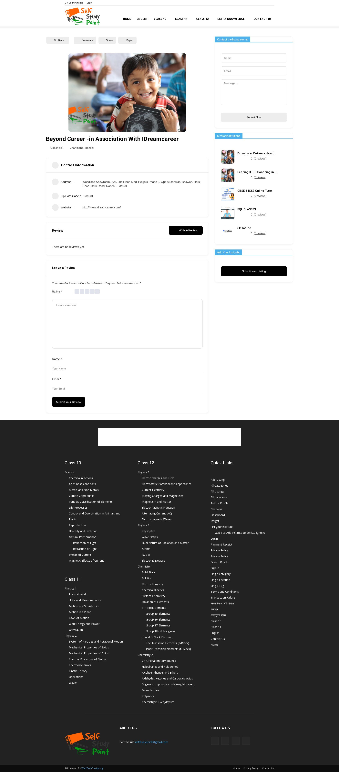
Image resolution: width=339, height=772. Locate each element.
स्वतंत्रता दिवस (218, 615)
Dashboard (218, 515)
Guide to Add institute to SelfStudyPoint (240, 533)
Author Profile (219, 503)
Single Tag (217, 586)
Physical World (78, 594)
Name (57, 359)
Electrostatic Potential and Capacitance (166, 484)
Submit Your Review (68, 401)
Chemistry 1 (145, 566)
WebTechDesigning (92, 768)
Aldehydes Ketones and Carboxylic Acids (167, 678)
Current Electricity (153, 490)
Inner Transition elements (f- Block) (168, 649)
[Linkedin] (265, 3)
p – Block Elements (154, 608)
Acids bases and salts (82, 484)
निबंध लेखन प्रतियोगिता (222, 603)
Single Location (220, 580)
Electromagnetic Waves (157, 519)
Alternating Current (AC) (157, 513)
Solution (147, 578)
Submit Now (253, 117)
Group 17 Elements (158, 625)
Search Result (219, 562)
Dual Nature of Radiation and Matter (165, 543)
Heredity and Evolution (83, 531)
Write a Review (188, 230)
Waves (73, 683)
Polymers (148, 696)
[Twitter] (271, 3)
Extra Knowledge (231, 19)
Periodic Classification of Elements (91, 501)
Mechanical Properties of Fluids (89, 653)
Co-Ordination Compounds (159, 661)
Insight (215, 521)
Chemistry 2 (145, 655)
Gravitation (76, 630)
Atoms (146, 549)
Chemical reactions (81, 478)
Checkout (217, 509)
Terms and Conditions (225, 591)
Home (127, 19)
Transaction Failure (223, 597)
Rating (57, 291)
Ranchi (89, 147)
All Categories (219, 485)
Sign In (215, 568)
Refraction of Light (85, 549)
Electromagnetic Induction (158, 507)
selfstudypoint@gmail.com (151, 742)
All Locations (219, 497)
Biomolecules (150, 690)
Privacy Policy (219, 550)
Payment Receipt (221, 544)
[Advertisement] (169, 437)
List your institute (74, 2)
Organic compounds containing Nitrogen (167, 684)
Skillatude (244, 228)
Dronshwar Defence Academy (257, 153)
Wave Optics (150, 537)
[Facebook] (252, 3)
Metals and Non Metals (84, 490)
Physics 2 (71, 635)
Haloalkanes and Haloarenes (160, 666)
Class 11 (181, 19)
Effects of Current (80, 555)
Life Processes (78, 507)
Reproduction (77, 525)
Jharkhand (76, 147)
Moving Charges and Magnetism (162, 496)
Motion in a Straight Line (84, 606)
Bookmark (87, 40)
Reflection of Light (84, 543)
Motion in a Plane (80, 612)
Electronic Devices (153, 560)
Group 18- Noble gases (160, 631)
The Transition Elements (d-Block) (167, 643)
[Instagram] (258, 3)
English (142, 19)
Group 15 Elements (158, 613)
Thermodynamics (80, 665)
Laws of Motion (79, 618)
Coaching (56, 147)
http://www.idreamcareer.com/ (101, 207)
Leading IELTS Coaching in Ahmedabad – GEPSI (257, 172)
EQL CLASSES (246, 209)
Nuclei (146, 555)
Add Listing (218, 479)
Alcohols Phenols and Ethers (160, 672)
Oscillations (76, 677)
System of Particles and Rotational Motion (96, 641)
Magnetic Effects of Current (86, 560)
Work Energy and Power (84, 624)
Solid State (148, 572)
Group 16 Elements (158, 619)
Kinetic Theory (78, 671)
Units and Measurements (85, 600)
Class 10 (160, 19)
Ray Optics (148, 531)
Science (69, 472)
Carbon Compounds (81, 496)
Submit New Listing (254, 271)
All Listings (217, 491)
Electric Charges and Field (158, 478)
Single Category (221, 574)
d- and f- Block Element (157, 637)
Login (89, 2)
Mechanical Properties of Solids (89, 647)
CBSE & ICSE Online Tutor (254, 190)
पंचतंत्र (214, 609)
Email (56, 379)
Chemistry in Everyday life (158, 702)
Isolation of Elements (155, 602)
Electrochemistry (152, 584)
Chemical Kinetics (153, 590)
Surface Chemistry (153, 596)
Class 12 (202, 19)
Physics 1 (71, 588)
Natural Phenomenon (82, 537)
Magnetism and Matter (156, 501)
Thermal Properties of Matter (87, 659)
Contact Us (262, 19)
